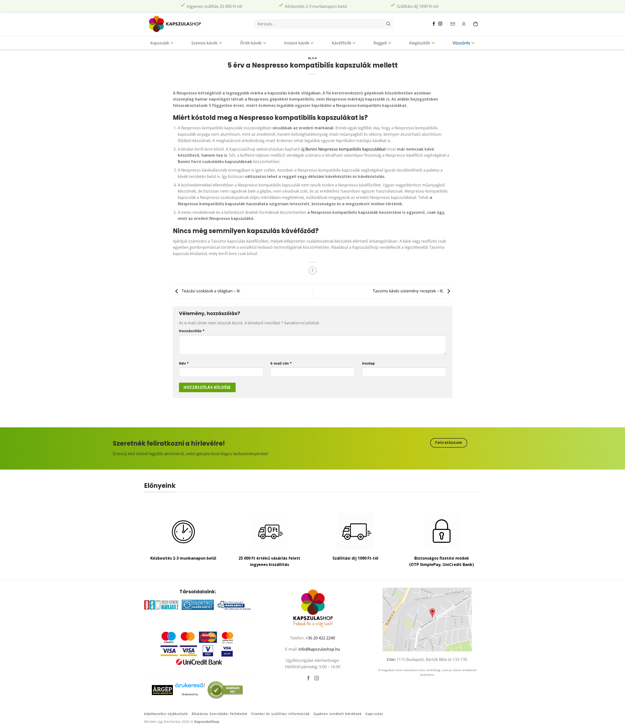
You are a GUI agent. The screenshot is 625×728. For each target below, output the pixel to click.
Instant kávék (296, 43)
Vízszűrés (461, 43)
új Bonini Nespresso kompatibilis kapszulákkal (343, 149)
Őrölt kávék (251, 43)
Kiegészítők (419, 43)
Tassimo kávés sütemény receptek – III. (409, 291)
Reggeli (380, 43)
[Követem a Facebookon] (434, 24)
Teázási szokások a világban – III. (210, 291)
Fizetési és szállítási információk (280, 713)
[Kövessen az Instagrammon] (440, 24)
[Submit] (388, 24)
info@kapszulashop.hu (319, 649)
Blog (312, 58)
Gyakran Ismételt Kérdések (337, 713)
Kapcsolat (374, 713)
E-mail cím (281, 363)
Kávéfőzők (341, 43)
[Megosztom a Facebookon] (313, 271)
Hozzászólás (192, 330)
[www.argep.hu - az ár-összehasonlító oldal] (162, 689)
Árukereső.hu (190, 694)
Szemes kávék (204, 43)
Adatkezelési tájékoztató (166, 713)
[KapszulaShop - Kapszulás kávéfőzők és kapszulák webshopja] (177, 23)
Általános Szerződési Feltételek (219, 713)
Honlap (368, 363)
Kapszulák (159, 43)
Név (184, 363)
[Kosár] (477, 24)
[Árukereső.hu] (190, 687)
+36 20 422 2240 (320, 638)
